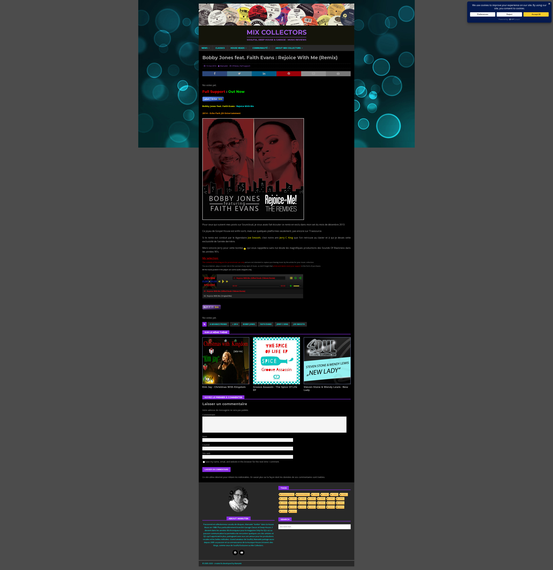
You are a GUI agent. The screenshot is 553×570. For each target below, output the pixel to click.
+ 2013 (311, 507)
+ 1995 (312, 498)
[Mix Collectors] (276, 23)
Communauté (260, 48)
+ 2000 (293, 503)
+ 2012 (302, 507)
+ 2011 (293, 507)
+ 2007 (340, 503)
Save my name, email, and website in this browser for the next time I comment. (242, 461)
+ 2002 (302, 503)
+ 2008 (283, 507)
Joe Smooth (299, 324)
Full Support (245, 66)
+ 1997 (331, 498)
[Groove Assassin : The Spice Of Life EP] (276, 360)
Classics (220, 48)
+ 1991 (344, 494)
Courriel (206, 444)
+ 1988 (315, 494)
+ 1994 (302, 498)
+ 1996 (321, 498)
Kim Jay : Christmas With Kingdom (224, 387)
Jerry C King (282, 324)
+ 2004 (321, 503)
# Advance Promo (218, 324)
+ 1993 (293, 498)
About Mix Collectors (288, 48)
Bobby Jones (249, 324)
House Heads (238, 48)
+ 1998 (340, 498)
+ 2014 (235, 324)
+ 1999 (283, 503)
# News (235, 66)
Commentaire (208, 414)
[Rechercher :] (314, 526)
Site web (206, 453)
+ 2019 (293, 511)
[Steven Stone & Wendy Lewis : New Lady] (327, 360)
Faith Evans (265, 324)
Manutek (224, 66)
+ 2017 (283, 511)
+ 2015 (330, 507)
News (205, 48)
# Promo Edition (303, 494)
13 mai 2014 (211, 66)
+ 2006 (331, 503)
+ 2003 (312, 503)
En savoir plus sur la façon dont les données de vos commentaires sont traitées (287, 477)
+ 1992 (283, 498)
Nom (204, 436)
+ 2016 (340, 507)
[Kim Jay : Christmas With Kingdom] (225, 360)
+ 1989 (325, 494)
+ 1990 (334, 494)
